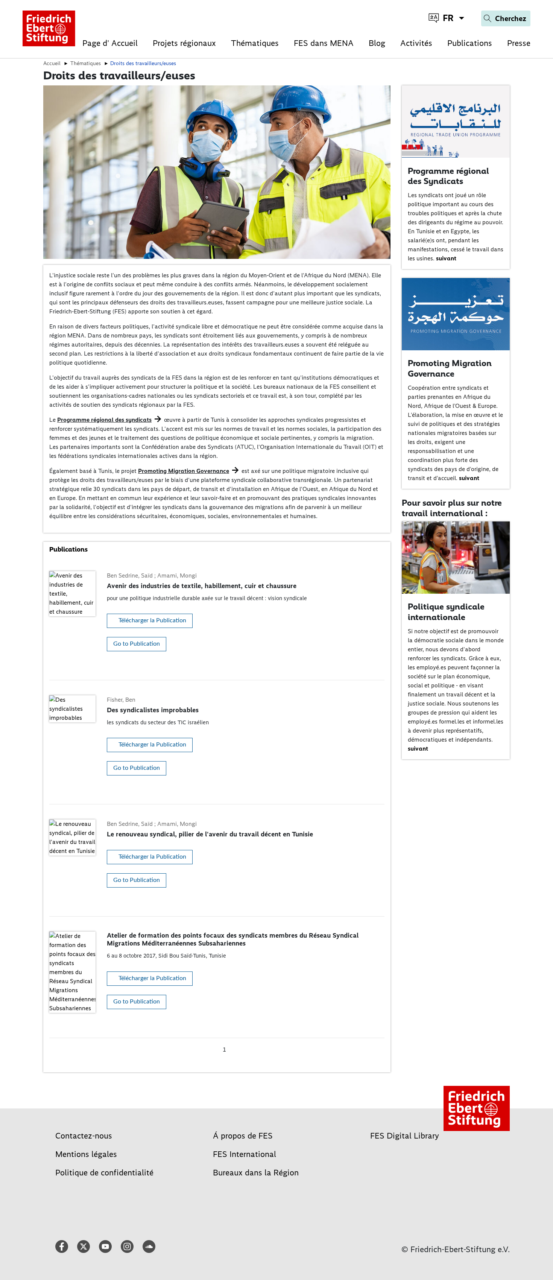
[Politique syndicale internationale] (456, 557)
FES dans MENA (324, 43)
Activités (416, 43)
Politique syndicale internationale (446, 611)
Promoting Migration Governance (183, 470)
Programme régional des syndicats (104, 419)
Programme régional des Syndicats (448, 176)
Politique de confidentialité (104, 1173)
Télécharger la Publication (152, 620)
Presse (518, 43)
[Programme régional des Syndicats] (456, 121)
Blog (377, 43)
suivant (446, 258)
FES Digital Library (404, 1136)
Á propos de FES (243, 1136)
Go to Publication (136, 644)
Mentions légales (86, 1154)
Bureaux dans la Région (256, 1173)
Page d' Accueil (110, 43)
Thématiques (255, 43)
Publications (469, 43)
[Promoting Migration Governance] (456, 313)
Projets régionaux (184, 43)
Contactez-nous (83, 1136)
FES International (244, 1154)
